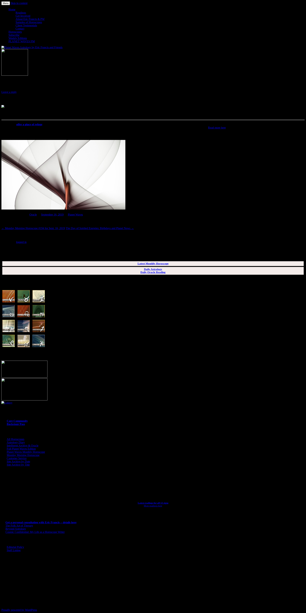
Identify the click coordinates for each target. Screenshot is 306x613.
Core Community (17, 420)
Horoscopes (15, 31)
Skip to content (19, 3)
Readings (21, 12)
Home (11, 9)
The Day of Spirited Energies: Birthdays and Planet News (100, 228)
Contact (20, 28)
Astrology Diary (16, 442)
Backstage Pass (16, 424)
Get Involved (23, 15)
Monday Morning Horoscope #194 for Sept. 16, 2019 (33, 228)
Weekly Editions (17, 38)
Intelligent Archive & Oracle (22, 445)
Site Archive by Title (18, 464)
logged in (21, 242)
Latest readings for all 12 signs (153, 503)
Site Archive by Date (18, 461)
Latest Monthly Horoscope (153, 263)
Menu (5, 3)
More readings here (153, 505)
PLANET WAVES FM (21, 41)
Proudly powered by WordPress (19, 609)
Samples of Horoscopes (29, 22)
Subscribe (13, 34)
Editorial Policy (15, 547)
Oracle (33, 214)
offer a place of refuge (29, 124)
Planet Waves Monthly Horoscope (26, 451)
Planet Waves (75, 214)
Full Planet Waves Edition (21, 448)
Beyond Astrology (15, 528)
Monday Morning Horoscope (23, 455)
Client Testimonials (26, 25)
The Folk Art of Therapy (19, 525)
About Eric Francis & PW (30, 19)
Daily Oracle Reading (153, 272)
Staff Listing (14, 550)
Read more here (217, 127)
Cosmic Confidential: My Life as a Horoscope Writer (35, 531)
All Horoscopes (15, 439)
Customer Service (17, 458)
